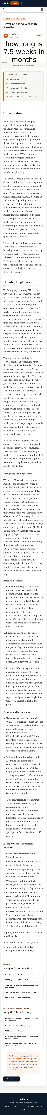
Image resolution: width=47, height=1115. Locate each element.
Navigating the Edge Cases (19, 88)
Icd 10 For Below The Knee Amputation (20, 975)
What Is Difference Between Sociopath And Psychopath (21, 986)
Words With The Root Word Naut (17, 997)
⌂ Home (14, 3)
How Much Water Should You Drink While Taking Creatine (20, 1044)
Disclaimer (30, 1106)
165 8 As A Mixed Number (14, 1031)
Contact (21, 1106)
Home (7, 1106)
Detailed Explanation (17, 84)
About (14, 1106)
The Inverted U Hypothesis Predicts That (20, 992)
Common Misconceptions (19, 92)
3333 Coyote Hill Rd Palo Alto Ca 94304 (19, 980)
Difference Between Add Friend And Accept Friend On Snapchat (21, 1037)
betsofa (5, 3)
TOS (23, 1110)
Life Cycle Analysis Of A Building (17, 1026)
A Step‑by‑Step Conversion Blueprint (23, 97)
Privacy (39, 1106)
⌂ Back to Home (11, 1079)
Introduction (14, 79)
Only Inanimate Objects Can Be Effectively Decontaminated (21, 1019)
